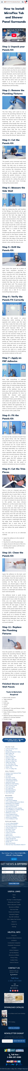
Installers (14, 947)
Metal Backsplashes (11, 790)
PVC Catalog (11, 1022)
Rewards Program (14, 914)
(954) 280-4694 (14, 985)
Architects (14, 940)
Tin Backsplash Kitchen (12, 780)
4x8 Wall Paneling (10, 791)
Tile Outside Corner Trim (12, 811)
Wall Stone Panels (10, 782)
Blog (14, 897)
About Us (14, 921)
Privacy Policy (19, 879)
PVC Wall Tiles (9, 788)
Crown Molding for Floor (12, 818)
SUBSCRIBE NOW (14, 883)
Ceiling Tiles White (10, 762)
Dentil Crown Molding (11, 817)
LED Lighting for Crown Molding (14, 808)
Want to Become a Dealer (14, 904)
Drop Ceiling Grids (10, 831)
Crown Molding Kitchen (11, 814)
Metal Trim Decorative (11, 806)
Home (14, 894)
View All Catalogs (14, 1028)
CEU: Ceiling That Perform (14, 919)
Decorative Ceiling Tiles (11, 1068)
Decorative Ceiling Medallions (13, 837)
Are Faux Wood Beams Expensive (14, 826)
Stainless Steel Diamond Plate (13, 773)
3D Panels (8, 776)
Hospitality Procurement (14, 945)
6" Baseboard (9, 799)
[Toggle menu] (2, 2)
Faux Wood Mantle (10, 843)
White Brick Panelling (11, 779)
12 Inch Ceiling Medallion (12, 823)
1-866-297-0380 (14, 981)
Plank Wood (9, 750)
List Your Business (14, 952)
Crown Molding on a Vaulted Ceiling (15, 809)
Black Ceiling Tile (10, 753)
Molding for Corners (11, 812)
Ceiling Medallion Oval (11, 828)
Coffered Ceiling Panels (12, 748)
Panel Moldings (9, 797)
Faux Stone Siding (10, 787)
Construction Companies (14, 943)
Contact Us (14, 924)
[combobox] (16, 872)
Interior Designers (14, 950)
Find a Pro (14, 935)
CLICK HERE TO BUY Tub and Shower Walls (14, 740)
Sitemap (14, 926)
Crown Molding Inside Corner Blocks (15, 802)
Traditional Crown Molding (12, 815)
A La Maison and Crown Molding (16, 1013)
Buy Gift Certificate (14, 917)
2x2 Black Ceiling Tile (11, 759)
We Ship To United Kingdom (14, 899)
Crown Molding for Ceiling (12, 805)
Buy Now (14, 859)
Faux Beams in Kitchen (11, 824)
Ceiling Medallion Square (12, 840)
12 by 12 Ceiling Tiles (11, 768)
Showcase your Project (14, 902)
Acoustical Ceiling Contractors (14, 938)
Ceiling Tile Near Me (11, 838)
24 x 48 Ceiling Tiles (11, 764)
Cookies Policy (14, 960)
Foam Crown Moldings (11, 800)
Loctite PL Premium (11, 832)
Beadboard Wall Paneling (12, 783)
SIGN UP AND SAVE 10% (19, 1040)
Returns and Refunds (14, 912)
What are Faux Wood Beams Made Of (15, 844)
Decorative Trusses (11, 829)
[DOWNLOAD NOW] (11, 1050)
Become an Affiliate (14, 907)
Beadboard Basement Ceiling (13, 752)
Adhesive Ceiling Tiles (11, 761)
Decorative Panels (10, 777)
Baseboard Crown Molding (12, 803)
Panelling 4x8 (9, 774)
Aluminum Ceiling (10, 758)
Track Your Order (14, 909)
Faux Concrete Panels (11, 785)
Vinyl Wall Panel (10, 793)
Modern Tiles (9, 767)
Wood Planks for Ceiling (12, 765)
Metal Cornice (9, 835)
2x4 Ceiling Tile (9, 755)
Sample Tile (8, 841)
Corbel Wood (9, 834)
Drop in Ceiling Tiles (11, 756)
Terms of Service (14, 962)
